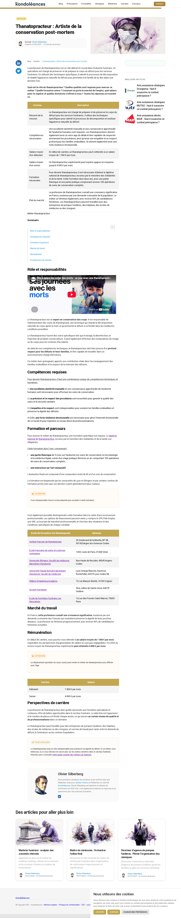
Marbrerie (112, 4)
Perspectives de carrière (40, 260)
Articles (21, 19)
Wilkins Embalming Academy (43, 581)
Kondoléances (64, 785)
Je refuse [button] (113, 912)
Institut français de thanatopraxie (45, 541)
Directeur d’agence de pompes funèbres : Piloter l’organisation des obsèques (140, 854)
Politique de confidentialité (69, 905)
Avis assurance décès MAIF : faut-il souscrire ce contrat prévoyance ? (150, 119)
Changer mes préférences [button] (135, 912)
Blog (61, 4)
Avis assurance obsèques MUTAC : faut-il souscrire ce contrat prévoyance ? (151, 106)
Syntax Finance (82, 782)
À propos (136, 4)
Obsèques (99, 4)
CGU (83, 905)
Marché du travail (37, 248)
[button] (111, 227)
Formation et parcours (39, 242)
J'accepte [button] (99, 912)
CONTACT (159, 4)
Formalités (86, 4)
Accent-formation (38, 589)
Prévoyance (72, 4)
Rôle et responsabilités (40, 231)
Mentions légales (50, 905)
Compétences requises (40, 237)
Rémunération (36, 254)
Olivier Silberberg (39, 42)
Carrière (124, 4)
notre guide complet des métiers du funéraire (71, 755)
